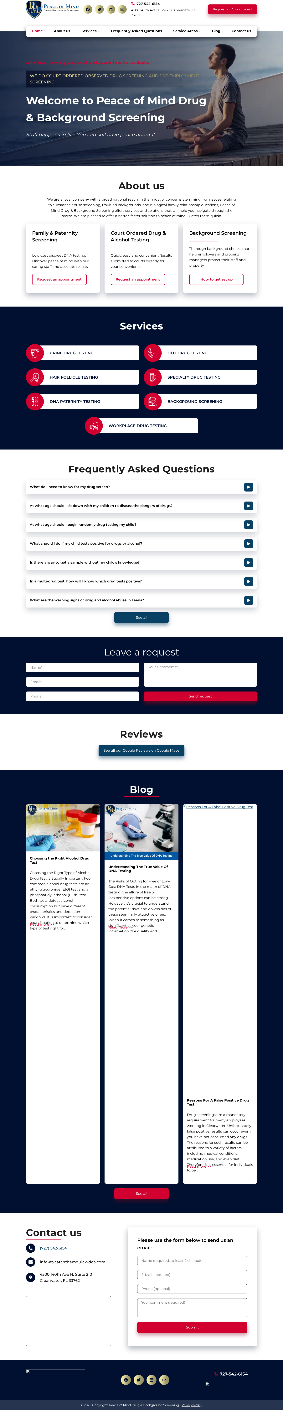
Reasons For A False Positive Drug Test (218, 1102)
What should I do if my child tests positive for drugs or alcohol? (86, 543)
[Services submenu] (98, 31)
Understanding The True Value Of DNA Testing (138, 869)
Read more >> (42, 924)
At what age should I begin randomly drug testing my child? (83, 525)
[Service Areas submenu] (199, 31)
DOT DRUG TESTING (187, 353)
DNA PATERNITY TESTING (75, 401)
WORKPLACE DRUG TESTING (138, 426)
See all (141, 617)
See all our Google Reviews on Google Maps (141, 750)
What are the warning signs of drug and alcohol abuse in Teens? (87, 600)
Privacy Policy (192, 1405)
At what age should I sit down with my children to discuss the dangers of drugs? (101, 506)
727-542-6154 (234, 1374)
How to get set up (216, 279)
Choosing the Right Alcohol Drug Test (60, 860)
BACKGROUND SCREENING (194, 401)
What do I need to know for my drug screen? (70, 487)
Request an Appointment (233, 9)
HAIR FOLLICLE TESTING (74, 377)
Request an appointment (59, 279)
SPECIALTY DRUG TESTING (193, 377)
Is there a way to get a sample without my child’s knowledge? (85, 562)
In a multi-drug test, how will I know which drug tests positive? (86, 581)
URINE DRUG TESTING (72, 353)
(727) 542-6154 (53, 1248)
